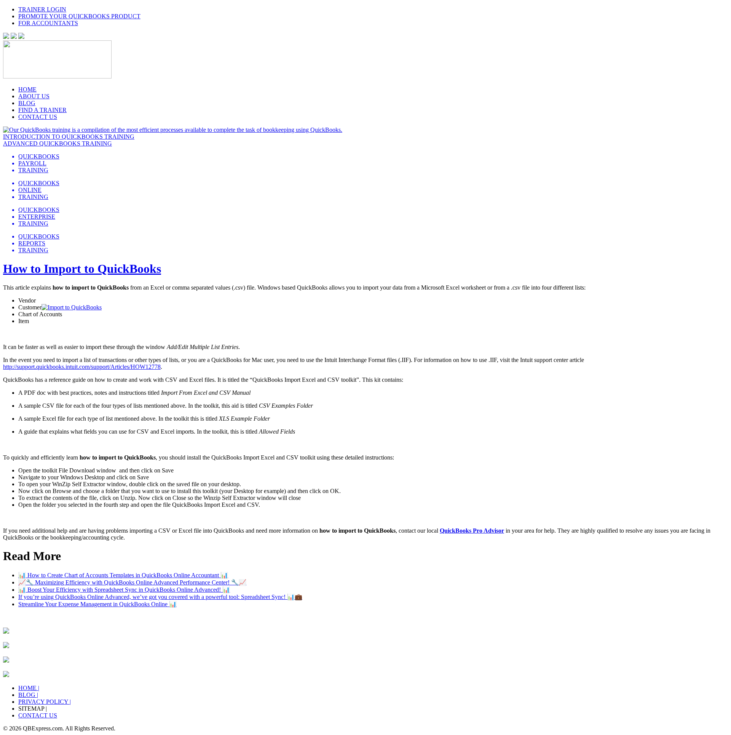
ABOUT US (33, 96)
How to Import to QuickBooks (82, 268)
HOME (27, 89)
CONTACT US (37, 117)
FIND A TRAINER (42, 110)
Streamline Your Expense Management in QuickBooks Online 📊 (97, 604)
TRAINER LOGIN (42, 9)
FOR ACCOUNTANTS (48, 23)
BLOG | (28, 695)
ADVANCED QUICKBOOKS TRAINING (57, 143)
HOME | (28, 688)
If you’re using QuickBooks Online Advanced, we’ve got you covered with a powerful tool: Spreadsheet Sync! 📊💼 (160, 597)
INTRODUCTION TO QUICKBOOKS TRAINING (68, 136)
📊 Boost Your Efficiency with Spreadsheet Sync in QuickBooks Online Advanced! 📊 (124, 589)
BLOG (26, 103)
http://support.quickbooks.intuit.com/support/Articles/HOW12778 (82, 366)
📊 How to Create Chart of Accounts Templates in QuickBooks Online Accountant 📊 (123, 575)
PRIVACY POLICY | (44, 701)
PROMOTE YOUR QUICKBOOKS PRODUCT (79, 16)
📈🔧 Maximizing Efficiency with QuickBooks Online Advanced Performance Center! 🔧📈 (132, 582)
